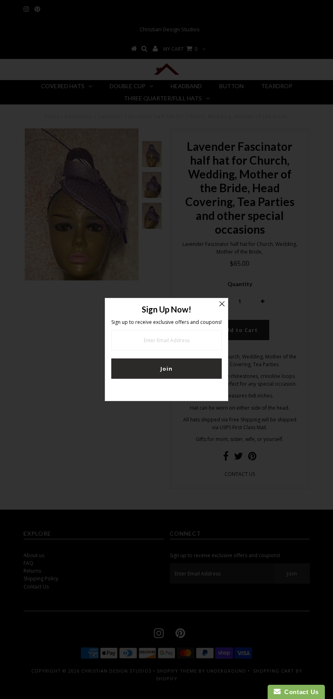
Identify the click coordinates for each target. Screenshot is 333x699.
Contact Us (300, 691)
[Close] (222, 304)
